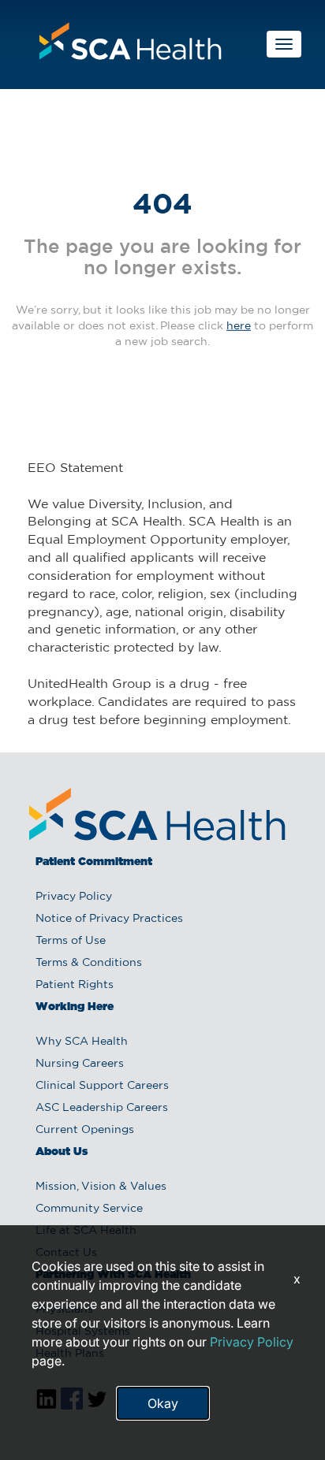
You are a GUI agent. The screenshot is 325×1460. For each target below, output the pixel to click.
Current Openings (84, 1129)
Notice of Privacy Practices (109, 918)
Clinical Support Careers (102, 1085)
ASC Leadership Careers (101, 1107)
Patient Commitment (93, 862)
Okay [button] (163, 1403)
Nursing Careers (79, 1063)
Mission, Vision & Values (100, 1186)
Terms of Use (70, 940)
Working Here (74, 1007)
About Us (61, 1152)
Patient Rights (74, 984)
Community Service (89, 1208)
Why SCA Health (81, 1041)
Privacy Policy (73, 896)
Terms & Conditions (88, 962)
